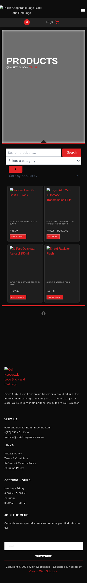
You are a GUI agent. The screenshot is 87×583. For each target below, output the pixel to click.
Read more (53, 236)
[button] (83, 10)
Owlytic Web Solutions (43, 571)
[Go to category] (15, 169)
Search (71, 152)
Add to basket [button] (18, 236)
